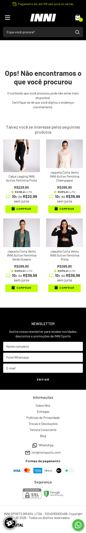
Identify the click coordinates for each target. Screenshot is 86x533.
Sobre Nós (43, 405)
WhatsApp (46, 445)
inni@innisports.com (46, 452)
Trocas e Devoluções (43, 424)
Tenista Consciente (43, 430)
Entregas (43, 411)
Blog (43, 436)
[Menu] (8, 17)
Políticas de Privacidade (43, 417)
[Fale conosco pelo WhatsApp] (78, 525)
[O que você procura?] (77, 32)
